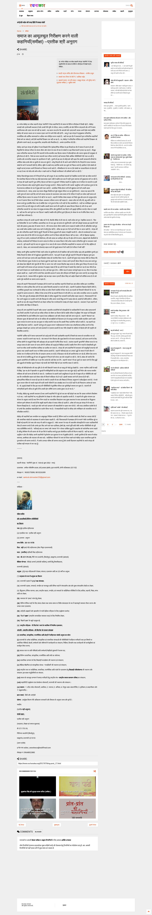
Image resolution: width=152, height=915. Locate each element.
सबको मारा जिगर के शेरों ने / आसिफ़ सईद (72, 77)
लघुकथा (30, 11)
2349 (120, 424)
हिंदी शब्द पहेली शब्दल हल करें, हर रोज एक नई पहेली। (34, 26)
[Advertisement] (118, 35)
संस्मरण (88, 11)
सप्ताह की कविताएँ (108, 102)
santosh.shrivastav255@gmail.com (36, 477)
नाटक (79, 11)
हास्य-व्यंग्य (40, 11)
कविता (49, 11)
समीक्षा (114, 11)
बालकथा (21, 11)
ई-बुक (21, 16)
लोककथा (105, 11)
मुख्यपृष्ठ (56, 825)
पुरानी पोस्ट (92, 825)
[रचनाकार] (37, 6)
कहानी (122, 11)
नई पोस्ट (21, 825)
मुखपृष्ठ (64, 905)
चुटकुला (130, 11)
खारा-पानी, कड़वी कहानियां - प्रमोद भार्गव (74, 792)
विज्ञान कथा (30, 16)
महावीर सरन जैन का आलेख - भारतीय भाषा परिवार (117, 209)
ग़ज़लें (65, 11)
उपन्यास (96, 11)
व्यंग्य (72, 11)
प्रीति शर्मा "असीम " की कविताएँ (119, 407)
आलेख (57, 11)
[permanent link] (23, 54)
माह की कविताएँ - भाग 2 (117, 330)
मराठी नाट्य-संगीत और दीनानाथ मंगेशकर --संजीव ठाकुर (76, 73)
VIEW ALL (128, 283)
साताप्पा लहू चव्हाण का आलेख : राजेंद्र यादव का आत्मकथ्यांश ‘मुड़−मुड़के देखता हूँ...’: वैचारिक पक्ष (121, 157)
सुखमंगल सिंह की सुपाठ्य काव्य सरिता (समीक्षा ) (36, 792)
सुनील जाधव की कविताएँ (117, 63)
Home (19, 31)
